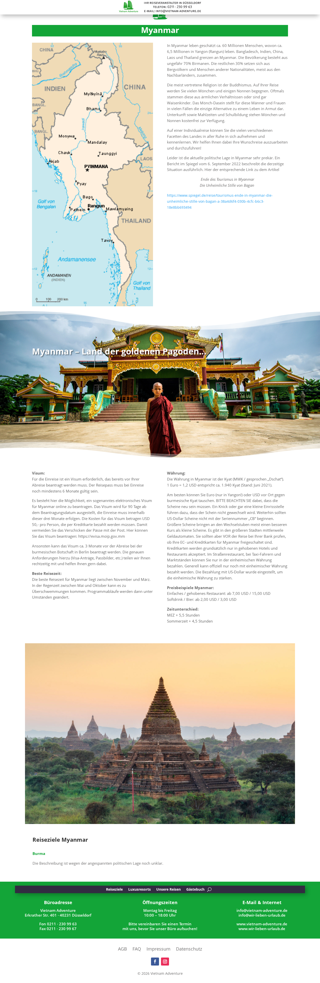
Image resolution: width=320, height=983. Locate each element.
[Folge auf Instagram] (165, 962)
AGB (122, 949)
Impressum (158, 949)
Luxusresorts (139, 890)
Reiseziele (114, 890)
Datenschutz (189, 949)
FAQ (136, 949)
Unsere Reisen (168, 890)
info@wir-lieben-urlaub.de (262, 915)
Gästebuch (195, 890)
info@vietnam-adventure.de (262, 910)
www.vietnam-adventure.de (261, 923)
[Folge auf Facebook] (155, 962)
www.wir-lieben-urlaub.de (261, 928)
